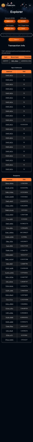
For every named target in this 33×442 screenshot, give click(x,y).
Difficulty (23, 18)
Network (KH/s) (10, 18)
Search (16, 39)
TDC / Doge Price (23, 25)
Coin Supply (10, 25)
